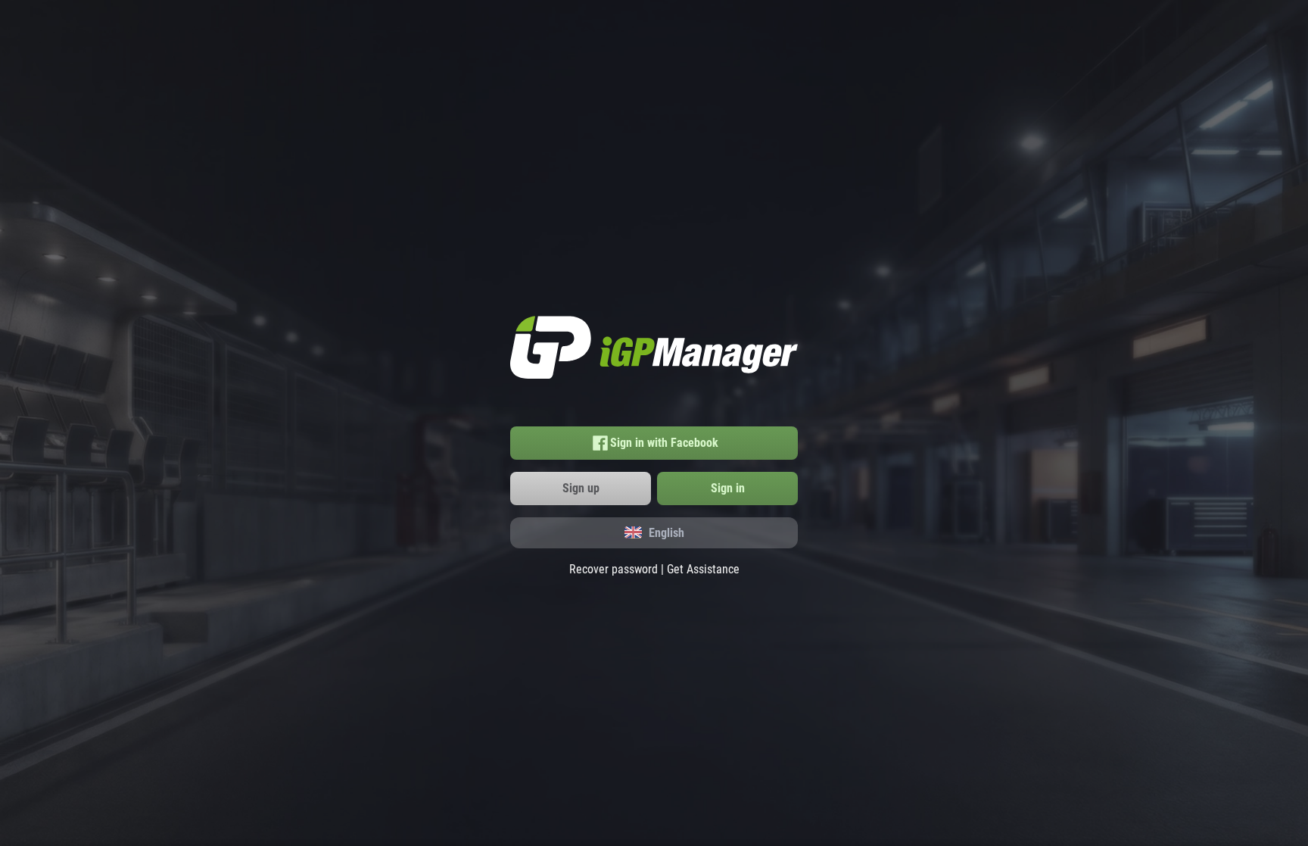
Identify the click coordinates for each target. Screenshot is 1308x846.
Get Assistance (703, 569)
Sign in (728, 488)
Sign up (581, 488)
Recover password (613, 569)
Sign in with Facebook (664, 442)
